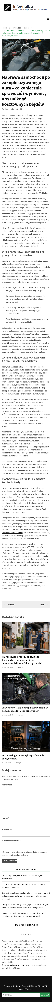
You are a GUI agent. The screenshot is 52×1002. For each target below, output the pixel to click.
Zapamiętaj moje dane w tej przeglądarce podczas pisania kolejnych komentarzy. (24, 853)
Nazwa (5, 818)
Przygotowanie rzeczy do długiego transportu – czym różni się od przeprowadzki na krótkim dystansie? (22, 660)
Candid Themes (25, 989)
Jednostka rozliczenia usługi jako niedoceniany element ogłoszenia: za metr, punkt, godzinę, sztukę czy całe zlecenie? (26, 896)
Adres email (7, 829)
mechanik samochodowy (12, 532)
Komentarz (7, 784)
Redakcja (5, 109)
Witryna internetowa (11, 840)
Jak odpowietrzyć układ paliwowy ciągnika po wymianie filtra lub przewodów (25, 709)
